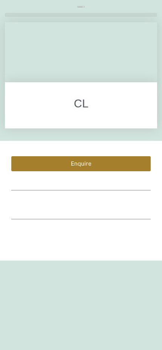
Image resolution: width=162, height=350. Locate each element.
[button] (81, 15)
